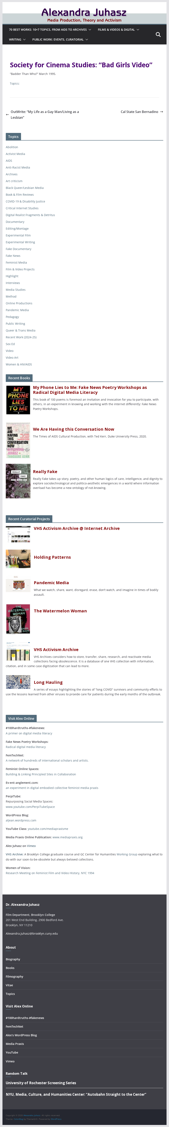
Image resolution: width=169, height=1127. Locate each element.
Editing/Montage (17, 228)
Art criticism (14, 181)
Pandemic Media (17, 310)
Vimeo (31, 846)
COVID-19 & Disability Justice (25, 201)
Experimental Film (18, 235)
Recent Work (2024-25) (21, 337)
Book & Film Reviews (20, 195)
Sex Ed (10, 344)
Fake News (13, 256)
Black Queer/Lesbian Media (25, 188)
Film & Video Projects (20, 269)
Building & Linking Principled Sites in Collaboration (41, 774)
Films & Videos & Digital (116, 29)
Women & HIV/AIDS (19, 364)
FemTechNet (14, 1026)
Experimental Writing (20, 242)
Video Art (12, 357)
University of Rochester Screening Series (41, 1082)
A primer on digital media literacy (29, 733)
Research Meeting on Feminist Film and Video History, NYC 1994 (50, 873)
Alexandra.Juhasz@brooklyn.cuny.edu (32, 933)
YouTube (12, 1052)
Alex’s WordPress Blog (21, 1035)
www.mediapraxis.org (68, 837)
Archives (12, 174)
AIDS (9, 161)
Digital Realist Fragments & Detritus (30, 215)
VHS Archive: (14, 854)
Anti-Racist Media (18, 167)
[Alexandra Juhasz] (84, 5)
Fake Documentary (18, 249)
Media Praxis (15, 1044)
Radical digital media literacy (26, 747)
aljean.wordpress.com (21, 820)
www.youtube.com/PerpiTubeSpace (30, 807)
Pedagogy (12, 317)
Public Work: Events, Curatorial (58, 39)
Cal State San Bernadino (139, 111)
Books (10, 968)
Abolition (12, 147)
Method (11, 296)
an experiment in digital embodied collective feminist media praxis (52, 788)
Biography (13, 959)
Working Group (127, 854)
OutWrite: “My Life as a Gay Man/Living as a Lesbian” (45, 114)
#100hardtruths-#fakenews (25, 1018)
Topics (10, 994)
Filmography (14, 976)
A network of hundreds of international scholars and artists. (47, 760)
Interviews (13, 283)
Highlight (12, 276)
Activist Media (15, 154)
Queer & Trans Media (20, 330)
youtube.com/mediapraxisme (48, 829)
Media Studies (16, 290)
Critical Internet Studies (22, 208)
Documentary (15, 222)
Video (9, 351)
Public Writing (15, 324)
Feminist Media (16, 262)
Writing (15, 39)
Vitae (9, 985)
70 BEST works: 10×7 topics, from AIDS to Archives (48, 29)
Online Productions (19, 303)
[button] (89, 30)
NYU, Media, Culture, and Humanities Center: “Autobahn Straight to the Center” (76, 1094)
